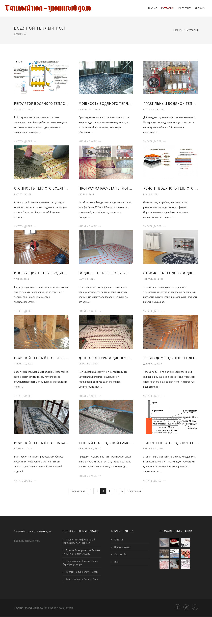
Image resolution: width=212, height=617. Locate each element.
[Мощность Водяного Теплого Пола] (106, 77)
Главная (152, 8)
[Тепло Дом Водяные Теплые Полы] (170, 331)
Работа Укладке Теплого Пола (82, 579)
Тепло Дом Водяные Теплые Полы (170, 358)
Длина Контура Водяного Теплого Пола (106, 358)
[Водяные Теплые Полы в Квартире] (106, 246)
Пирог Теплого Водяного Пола (170, 443)
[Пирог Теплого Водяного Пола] (170, 416)
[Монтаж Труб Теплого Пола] (164, 564)
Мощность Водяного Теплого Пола (106, 103)
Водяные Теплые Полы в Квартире (106, 273)
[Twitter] (186, 607)
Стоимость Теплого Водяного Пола (170, 273)
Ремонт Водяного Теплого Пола (170, 188)
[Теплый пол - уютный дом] (48, 6)
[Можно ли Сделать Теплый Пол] (174, 553)
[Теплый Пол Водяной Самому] (106, 416)
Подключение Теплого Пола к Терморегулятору (80, 562)
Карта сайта (184, 8)
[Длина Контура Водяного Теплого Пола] (106, 331)
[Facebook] (177, 607)
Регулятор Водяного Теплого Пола (41, 103)
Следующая (134, 491)
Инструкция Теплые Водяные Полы (41, 273)
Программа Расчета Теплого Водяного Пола (106, 188)
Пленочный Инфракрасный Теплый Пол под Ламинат (79, 541)
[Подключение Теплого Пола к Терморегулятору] (174, 564)
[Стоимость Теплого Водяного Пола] (170, 246)
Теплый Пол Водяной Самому (106, 443)
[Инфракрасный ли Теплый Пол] (164, 553)
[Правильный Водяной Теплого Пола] (170, 77)
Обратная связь (122, 547)
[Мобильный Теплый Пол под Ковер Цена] (164, 542)
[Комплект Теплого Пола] (174, 542)
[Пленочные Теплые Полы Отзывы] (185, 553)
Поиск (201, 8)
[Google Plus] (195, 607)
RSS (116, 561)
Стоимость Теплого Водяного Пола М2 (41, 188)
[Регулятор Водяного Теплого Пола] (41, 77)
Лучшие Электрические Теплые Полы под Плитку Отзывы (81, 552)
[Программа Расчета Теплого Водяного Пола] (106, 162)
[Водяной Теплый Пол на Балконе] (41, 416)
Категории (167, 8)
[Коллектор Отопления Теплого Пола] (185, 564)
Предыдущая (78, 491)
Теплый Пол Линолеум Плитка (82, 571)
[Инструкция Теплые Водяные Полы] (41, 246)
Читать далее (23, 141)
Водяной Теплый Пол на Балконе (41, 443)
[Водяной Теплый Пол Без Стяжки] (41, 331)
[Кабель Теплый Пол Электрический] (185, 542)
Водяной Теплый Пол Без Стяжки (41, 358)
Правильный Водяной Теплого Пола (170, 103)
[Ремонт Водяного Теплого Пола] (170, 162)
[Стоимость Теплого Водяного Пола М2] (41, 162)
